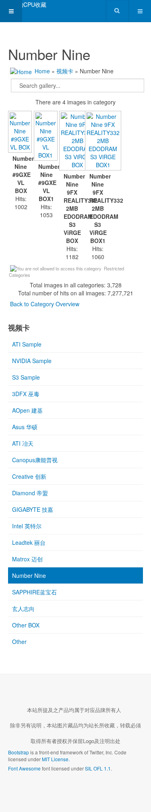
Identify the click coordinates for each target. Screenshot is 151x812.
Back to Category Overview (44, 304)
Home (42, 71)
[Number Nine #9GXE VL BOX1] (47, 136)
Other (19, 642)
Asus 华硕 (24, 427)
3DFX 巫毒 (25, 394)
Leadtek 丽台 (29, 542)
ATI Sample (26, 344)
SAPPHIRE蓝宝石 (34, 592)
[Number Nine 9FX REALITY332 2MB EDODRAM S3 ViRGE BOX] (72, 141)
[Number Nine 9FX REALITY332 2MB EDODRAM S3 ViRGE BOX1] (98, 141)
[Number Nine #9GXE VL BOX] (21, 132)
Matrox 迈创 (27, 559)
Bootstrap (18, 752)
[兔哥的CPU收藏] (23, 4)
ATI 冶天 (22, 443)
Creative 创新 (29, 476)
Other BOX (25, 625)
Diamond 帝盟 (30, 493)
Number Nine (29, 575)
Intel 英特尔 (26, 526)
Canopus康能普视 (35, 460)
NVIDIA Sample (32, 361)
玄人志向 (23, 608)
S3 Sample (26, 377)
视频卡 (64, 71)
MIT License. (56, 759)
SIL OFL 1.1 (98, 768)
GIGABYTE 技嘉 (32, 509)
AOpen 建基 (27, 410)
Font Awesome (24, 768)
